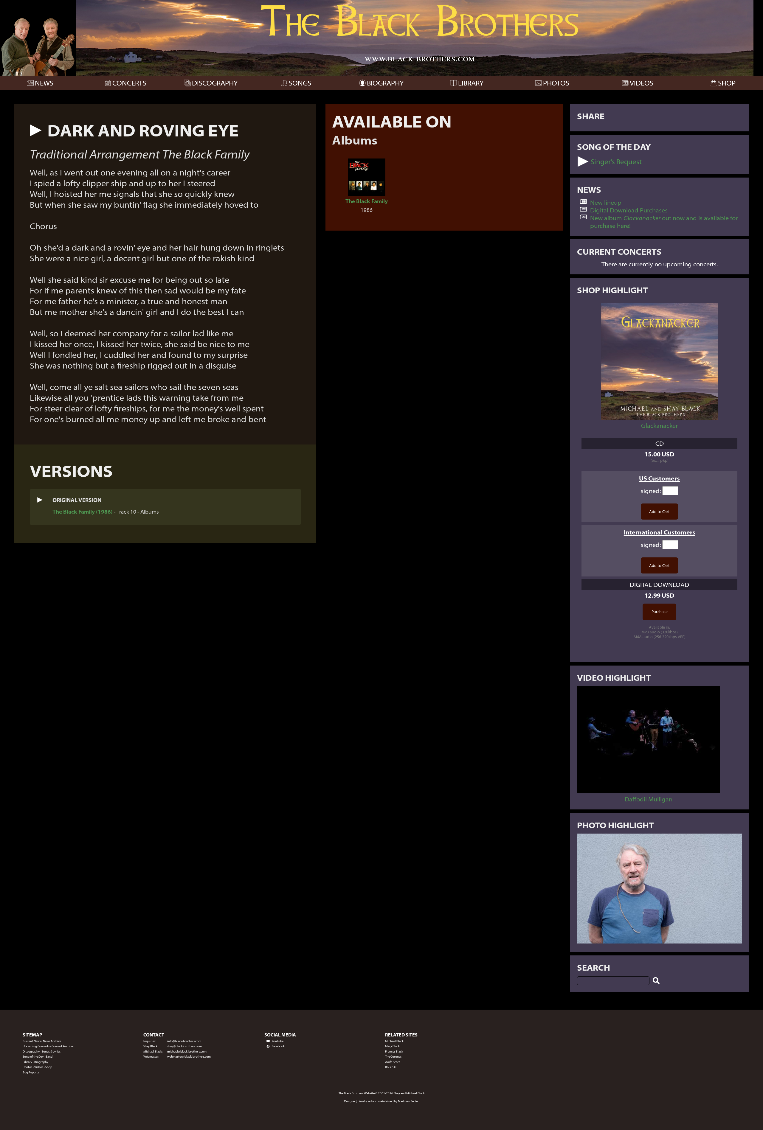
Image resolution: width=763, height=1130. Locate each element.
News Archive (52, 1041)
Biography (41, 1062)
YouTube (277, 1041)
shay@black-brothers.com (184, 1046)
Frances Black (394, 1051)
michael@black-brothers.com (187, 1051)
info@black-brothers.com (184, 1041)
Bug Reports (31, 1072)
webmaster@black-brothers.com (189, 1056)
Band (49, 1056)
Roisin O (390, 1067)
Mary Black (392, 1046)
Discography (31, 1051)
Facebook (278, 1046)
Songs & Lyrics (51, 1051)
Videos (38, 1067)
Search (593, 967)
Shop (48, 1067)
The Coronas (393, 1056)
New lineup (605, 202)
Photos (27, 1067)
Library (27, 1062)
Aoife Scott (392, 1062)
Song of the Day (33, 1056)
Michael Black (394, 1041)
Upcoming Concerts (36, 1046)
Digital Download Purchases (629, 210)
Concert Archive (62, 1046)
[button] (36, 130)
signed (650, 490)
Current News (32, 1041)
